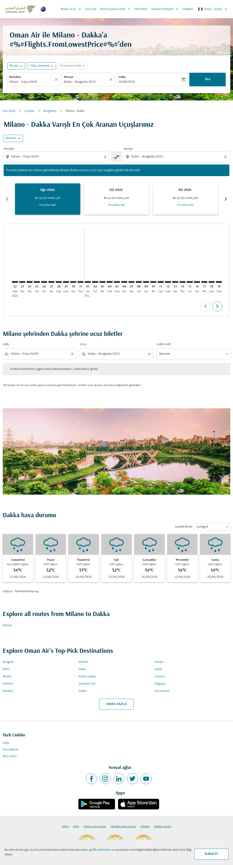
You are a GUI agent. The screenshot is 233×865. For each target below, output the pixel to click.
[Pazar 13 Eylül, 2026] (175, 282)
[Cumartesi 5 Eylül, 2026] (117, 282)
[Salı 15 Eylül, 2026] (190, 282)
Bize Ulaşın (10, 756)
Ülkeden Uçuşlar (162, 826)
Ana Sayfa (9, 111)
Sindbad (187, 9)
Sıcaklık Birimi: (184, 526)
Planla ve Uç (71, 9)
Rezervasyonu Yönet (115, 9)
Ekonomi (11, 138)
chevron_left (7, 199)
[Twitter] (132, 778)
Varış (83, 344)
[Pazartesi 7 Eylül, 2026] (131, 282)
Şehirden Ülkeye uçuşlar (123, 826)
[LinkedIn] (118, 778)
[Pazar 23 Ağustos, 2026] (22, 282)
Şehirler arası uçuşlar (94, 826)
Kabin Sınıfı (164, 344)
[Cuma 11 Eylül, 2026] (161, 282)
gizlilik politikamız (100, 850)
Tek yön (13, 65)
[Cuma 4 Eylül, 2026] (110, 282)
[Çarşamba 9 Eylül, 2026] (146, 282)
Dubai (82, 669)
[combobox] (31, 82)
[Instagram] (105, 778)
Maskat (83, 662)
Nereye (68, 77)
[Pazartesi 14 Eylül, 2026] (182, 282)
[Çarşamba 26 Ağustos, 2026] (44, 282)
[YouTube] (146, 778)
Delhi (6, 669)
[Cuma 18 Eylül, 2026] (212, 282)
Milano (7, 625)
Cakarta (159, 676)
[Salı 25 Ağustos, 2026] (37, 282)
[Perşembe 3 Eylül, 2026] (102, 282)
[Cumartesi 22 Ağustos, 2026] (15, 282)
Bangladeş (49, 111)
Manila (158, 662)
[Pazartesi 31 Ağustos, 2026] (81, 282)
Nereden (15, 77)
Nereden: (9, 149)
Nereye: (128, 149)
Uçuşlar (29, 111)
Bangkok (8, 662)
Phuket (7, 676)
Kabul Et (211, 854)
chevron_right (225, 199)
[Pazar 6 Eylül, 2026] (124, 282)
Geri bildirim (10, 749)
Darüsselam (162, 691)
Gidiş (122, 77)
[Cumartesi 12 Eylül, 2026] (168, 282)
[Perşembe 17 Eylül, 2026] (204, 282)
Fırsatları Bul (47, 205)
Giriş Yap (90, 9)
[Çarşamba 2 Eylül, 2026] (95, 282)
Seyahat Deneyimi (165, 9)
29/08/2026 (126, 82)
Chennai (8, 684)
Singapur (160, 684)
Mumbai (8, 691)
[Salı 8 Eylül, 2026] (139, 282)
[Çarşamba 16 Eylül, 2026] (197, 282)
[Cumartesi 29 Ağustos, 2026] (66, 282)
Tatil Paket (140, 9)
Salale (158, 669)
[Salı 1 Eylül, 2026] (88, 282)
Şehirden (145, 826)
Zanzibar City (87, 684)
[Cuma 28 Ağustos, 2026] (59, 282)
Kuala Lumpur (87, 676)
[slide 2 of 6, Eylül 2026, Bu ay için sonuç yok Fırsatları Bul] (116, 199)
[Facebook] (91, 778)
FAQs (6, 743)
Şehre (76, 826)
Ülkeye (65, 826)
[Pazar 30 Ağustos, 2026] (73, 282)
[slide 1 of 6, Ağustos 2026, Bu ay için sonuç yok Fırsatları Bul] (47, 199)
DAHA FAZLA (116, 704)
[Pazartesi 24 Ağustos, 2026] (30, 282)
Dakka (82, 691)
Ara (207, 79)
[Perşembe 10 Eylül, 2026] (153, 282)
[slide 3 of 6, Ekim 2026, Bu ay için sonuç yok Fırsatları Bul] (185, 199)
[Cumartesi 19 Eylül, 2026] (219, 282)
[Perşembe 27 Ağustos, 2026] (51, 282)
